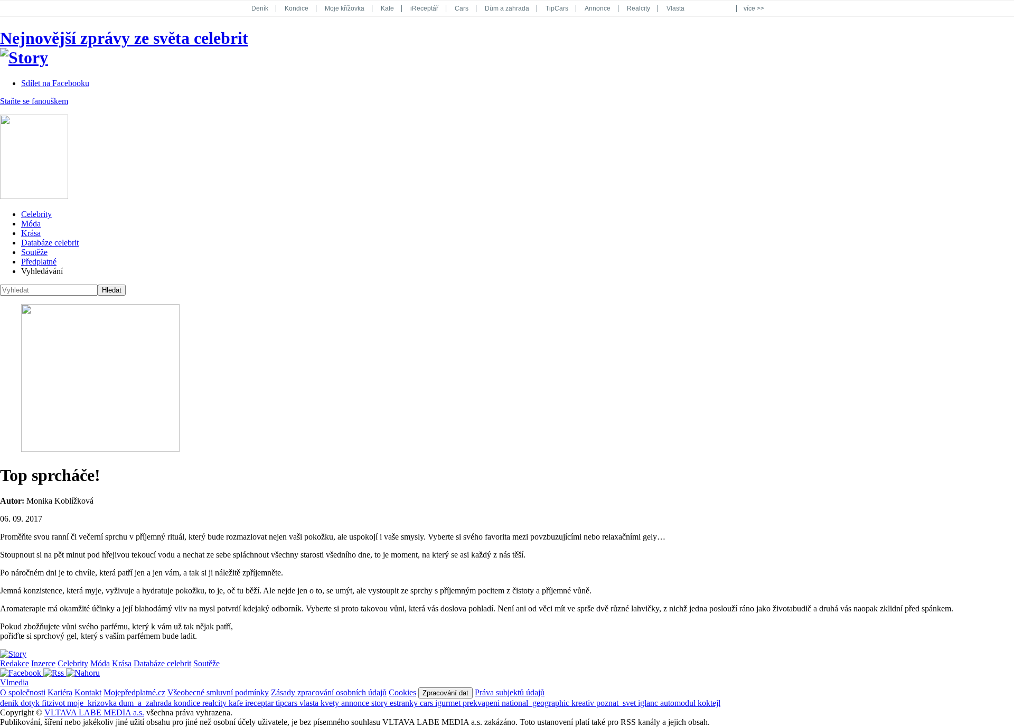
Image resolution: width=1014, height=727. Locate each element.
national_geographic (536, 702)
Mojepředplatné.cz (134, 692)
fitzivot (54, 702)
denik (10, 702)
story (380, 702)
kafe (237, 702)
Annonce (598, 8)
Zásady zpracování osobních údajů (329, 692)
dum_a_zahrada (146, 702)
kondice (188, 702)
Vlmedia (14, 682)
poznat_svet (617, 702)
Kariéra (60, 692)
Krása (31, 233)
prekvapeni (482, 702)
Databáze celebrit (50, 242)
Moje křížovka (344, 8)
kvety (331, 702)
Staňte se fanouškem (34, 101)
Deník (259, 8)
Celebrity (36, 214)
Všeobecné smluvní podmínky (218, 692)
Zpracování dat (445, 693)
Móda (31, 223)
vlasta (310, 702)
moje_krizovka (93, 702)
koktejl (709, 702)
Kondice (296, 8)
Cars (461, 8)
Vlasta (675, 8)
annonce (356, 702)
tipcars (287, 702)
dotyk (31, 702)
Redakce (14, 663)
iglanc (649, 702)
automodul (679, 702)
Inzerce (43, 663)
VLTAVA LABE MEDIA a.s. (94, 712)
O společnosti (22, 692)
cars (427, 702)
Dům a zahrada (507, 8)
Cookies (402, 692)
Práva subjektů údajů (509, 692)
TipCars (557, 8)
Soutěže (34, 252)
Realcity (638, 8)
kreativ (583, 702)
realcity (215, 702)
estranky (405, 702)
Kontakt (87, 692)
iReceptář (424, 8)
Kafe (387, 8)
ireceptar (260, 702)
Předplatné (39, 261)
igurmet (449, 702)
